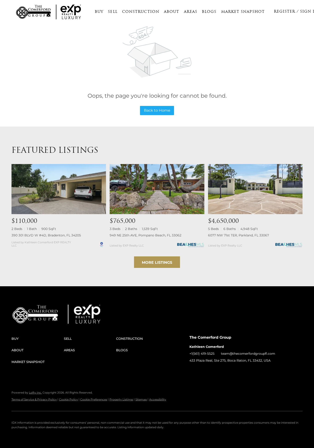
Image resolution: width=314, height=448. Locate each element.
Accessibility (157, 399)
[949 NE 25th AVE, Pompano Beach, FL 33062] (157, 189)
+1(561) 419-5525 (201, 354)
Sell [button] (112, 12)
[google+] (238, 370)
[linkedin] (202, 370)
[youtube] (229, 370)
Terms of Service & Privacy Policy (34, 399)
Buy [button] (99, 12)
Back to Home (157, 110)
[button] (33, 12)
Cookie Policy (68, 399)
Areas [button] (190, 12)
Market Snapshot (243, 12)
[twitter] (211, 370)
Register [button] (284, 12)
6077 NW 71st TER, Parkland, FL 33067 (238, 235)
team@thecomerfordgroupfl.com (248, 354)
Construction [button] (140, 12)
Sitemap (141, 399)
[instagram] (220, 370)
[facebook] (192, 370)
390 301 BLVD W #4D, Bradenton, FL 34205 (46, 235)
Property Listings (121, 399)
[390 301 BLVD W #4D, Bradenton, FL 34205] (58, 189)
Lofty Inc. (35, 392)
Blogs (209, 12)
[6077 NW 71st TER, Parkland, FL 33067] (255, 189)
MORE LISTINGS (157, 262)
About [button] (171, 12)
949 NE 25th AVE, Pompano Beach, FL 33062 (145, 235)
